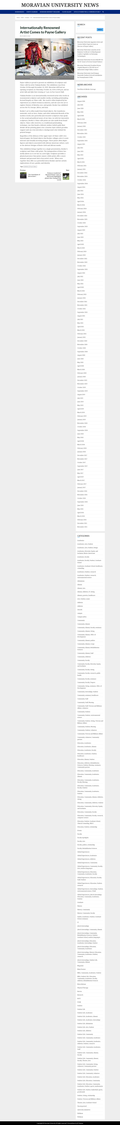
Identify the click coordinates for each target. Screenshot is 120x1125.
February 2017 (81, 484)
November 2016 (82, 495)
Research (80, 995)
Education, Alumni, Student (85, 759)
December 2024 (82, 173)
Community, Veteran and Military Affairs (90, 734)
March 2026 (81, 119)
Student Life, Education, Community (88, 1080)
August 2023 (81, 230)
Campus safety (81, 617)
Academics (80, 540)
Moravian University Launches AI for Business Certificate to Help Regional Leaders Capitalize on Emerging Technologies (88, 53)
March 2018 (81, 444)
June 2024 (80, 194)
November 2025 (82, 133)
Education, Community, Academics (88, 771)
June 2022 (80, 280)
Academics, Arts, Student (85, 544)
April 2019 (80, 409)
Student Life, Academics (84, 1013)
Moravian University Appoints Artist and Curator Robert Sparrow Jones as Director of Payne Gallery (90, 44)
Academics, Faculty (83, 557)
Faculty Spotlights (82, 838)
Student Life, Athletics (84, 1031)
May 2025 (80, 155)
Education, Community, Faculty (87, 812)
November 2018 (82, 423)
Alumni (79, 585)
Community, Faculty (83, 660)
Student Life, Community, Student (87, 1070)
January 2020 (81, 377)
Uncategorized (82, 1106)
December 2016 (82, 491)
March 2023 (81, 248)
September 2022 (82, 269)
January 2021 (81, 337)
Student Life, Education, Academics (88, 1077)
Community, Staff (82, 699)
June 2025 (80, 151)
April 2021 (80, 326)
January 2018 (81, 452)
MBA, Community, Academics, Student (89, 973)
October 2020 (81, 348)
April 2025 (80, 158)
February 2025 (81, 166)
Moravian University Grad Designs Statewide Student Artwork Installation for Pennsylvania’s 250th (89, 75)
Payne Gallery (33, 166)
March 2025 (81, 162)
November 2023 (82, 219)
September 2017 (82, 466)
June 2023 (80, 237)
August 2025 (81, 144)
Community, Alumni (83, 624)
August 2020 (81, 355)
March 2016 (81, 516)
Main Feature (81, 969)
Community (81, 620)
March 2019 (81, 412)
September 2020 (82, 352)
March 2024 (81, 205)
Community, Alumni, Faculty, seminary (89, 627)
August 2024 (81, 187)
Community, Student (83, 712)
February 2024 (81, 208)
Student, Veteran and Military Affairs (88, 1099)
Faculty (79, 834)
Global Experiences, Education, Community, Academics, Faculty (87, 873)
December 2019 (82, 380)
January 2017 (81, 487)
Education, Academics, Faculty (86, 750)
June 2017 (80, 469)
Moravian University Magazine (50, 12)
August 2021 (81, 316)
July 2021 (80, 319)
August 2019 (81, 394)
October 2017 (81, 462)
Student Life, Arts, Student (85, 1027)
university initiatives (83, 1110)
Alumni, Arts (81, 588)
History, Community (83, 909)
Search (81, 24)
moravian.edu (19, 12)
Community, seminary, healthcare (87, 695)
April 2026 (80, 115)
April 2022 (80, 287)
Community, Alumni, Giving (86, 631)
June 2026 (80, 108)
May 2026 (80, 112)
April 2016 (80, 512)
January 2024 (81, 212)
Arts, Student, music (83, 599)
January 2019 (81, 419)
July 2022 (80, 276)
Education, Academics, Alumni (86, 746)
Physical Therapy (82, 988)
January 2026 (81, 126)
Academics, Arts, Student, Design (87, 548)
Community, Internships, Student (87, 692)
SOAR (79, 1002)
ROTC (79, 998)
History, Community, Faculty (86, 913)
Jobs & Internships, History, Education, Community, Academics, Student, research (89, 954)
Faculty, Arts (81, 841)
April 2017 (80, 477)
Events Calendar (32, 12)
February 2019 (81, 416)
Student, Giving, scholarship (86, 1095)
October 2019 (81, 387)
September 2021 (82, 312)
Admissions (80, 581)
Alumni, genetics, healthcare (86, 595)
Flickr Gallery (66, 12)
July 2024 (80, 191)
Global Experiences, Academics (87, 855)
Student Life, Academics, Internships (88, 1020)
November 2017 (82, 459)
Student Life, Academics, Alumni (87, 1016)
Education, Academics (84, 743)
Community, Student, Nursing (86, 727)
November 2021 (82, 305)
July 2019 (80, 398)
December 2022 (82, 258)
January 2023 (81, 255)
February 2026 (81, 123)
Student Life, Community (85, 1034)
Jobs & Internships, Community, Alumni (89, 929)
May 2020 (80, 362)
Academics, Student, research (86, 572)
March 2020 (81, 369)
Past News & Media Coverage (86, 89)
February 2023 (81, 251)
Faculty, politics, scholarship (86, 845)
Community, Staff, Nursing (85, 702)
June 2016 (80, 505)
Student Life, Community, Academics (88, 1038)
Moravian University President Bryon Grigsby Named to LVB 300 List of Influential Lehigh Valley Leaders (89, 67)
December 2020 (82, 341)
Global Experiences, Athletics (86, 859)
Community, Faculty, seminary (86, 679)
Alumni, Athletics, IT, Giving (86, 592)
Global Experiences (83, 852)
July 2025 (80, 148)
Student (79, 1006)
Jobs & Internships (83, 926)
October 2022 (81, 266)
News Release (81, 984)
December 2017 (82, 455)
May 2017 (80, 473)
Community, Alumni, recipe (85, 644)
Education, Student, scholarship (87, 827)
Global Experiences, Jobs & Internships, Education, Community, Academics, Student (89, 897)
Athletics (80, 602)
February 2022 (81, 294)
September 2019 (82, 391)
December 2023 (82, 216)
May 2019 (80, 405)
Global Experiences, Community (87, 863)
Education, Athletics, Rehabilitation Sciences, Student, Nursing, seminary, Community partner (89, 765)
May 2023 (80, 241)
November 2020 (82, 344)
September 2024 (82, 183)
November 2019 (82, 384)
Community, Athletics (84, 657)
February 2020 (81, 373)
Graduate (80, 902)
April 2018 (80, 441)
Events (79, 830)
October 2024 (81, 180)
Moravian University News (60, 5)
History (79, 906)
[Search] (103, 11)
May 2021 (80, 323)
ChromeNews (71, 1123)
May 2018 (80, 437)
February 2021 (81, 334)
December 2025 (82, 130)
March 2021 (81, 330)
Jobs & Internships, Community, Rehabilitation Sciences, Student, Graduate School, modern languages (88, 935)
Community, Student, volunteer (87, 730)
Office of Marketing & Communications (87, 12)
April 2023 (80, 244)
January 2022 (81, 298)
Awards (79, 610)
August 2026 (81, 101)
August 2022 (81, 273)
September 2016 (82, 502)
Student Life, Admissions (85, 1023)
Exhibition (26, 166)
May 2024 (80, 198)
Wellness (80, 1113)
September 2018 (82, 430)
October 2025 (81, 137)
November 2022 (82, 262)
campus (79, 613)
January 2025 (81, 169)
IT (78, 922)
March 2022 (81, 291)
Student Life (81, 1009)
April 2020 (80, 366)
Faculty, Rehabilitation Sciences (87, 848)
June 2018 (80, 434)
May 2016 (80, 509)
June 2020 (80, 359)
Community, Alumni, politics (86, 640)
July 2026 (80, 105)
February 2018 (81, 448)
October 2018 (81, 427)
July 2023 (80, 233)
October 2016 (81, 498)
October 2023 (81, 223)
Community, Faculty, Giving (85, 670)
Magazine (80, 966)
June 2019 (80, 402)
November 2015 (82, 527)
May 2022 (80, 284)
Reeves (79, 991)
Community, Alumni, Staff (85, 653)
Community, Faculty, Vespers (86, 682)
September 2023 (82, 226)
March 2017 (81, 480)
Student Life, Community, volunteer (88, 1073)
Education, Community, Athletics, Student (90, 803)
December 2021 (82, 301)
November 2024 (82, 176)
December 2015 (82, 523)
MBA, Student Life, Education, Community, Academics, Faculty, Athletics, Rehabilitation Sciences (87, 979)
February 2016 (81, 520)
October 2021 (81, 309)
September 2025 (82, 141)
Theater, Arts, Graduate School (86, 1103)
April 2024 (80, 201)
